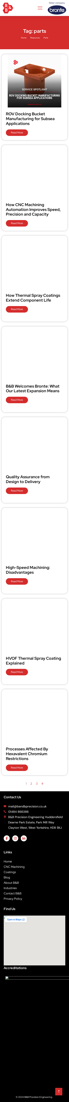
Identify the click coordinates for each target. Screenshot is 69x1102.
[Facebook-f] (7, 838)
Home (23, 37)
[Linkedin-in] (24, 838)
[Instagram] (15, 838)
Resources (35, 37)
